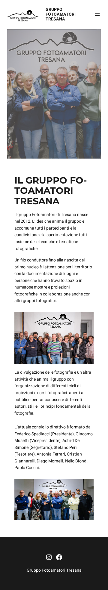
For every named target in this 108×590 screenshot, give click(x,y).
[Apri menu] (97, 14)
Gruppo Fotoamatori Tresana (61, 14)
